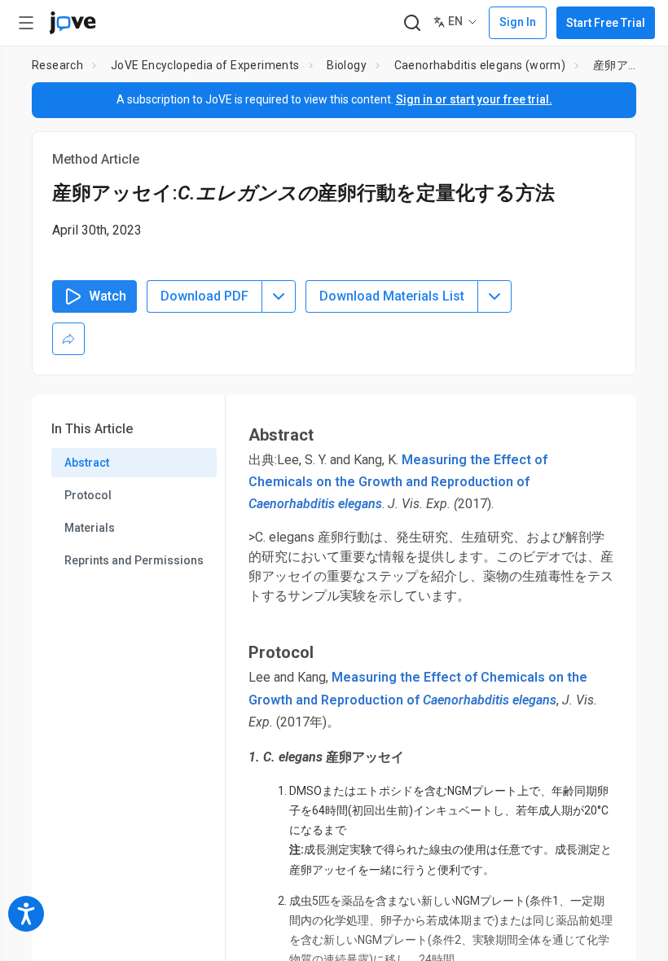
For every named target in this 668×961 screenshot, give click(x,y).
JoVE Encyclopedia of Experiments (205, 65)
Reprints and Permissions (134, 560)
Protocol (88, 495)
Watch (107, 296)
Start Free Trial (605, 22)
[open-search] (412, 23)
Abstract (86, 462)
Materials (89, 527)
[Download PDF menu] (278, 296)
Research (57, 65)
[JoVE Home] (72, 22)
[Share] (68, 339)
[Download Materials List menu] (494, 296)
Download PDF (204, 296)
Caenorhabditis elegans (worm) (480, 65)
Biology (347, 65)
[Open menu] (26, 23)
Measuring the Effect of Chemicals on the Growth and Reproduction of (397, 481)
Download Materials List (391, 296)
